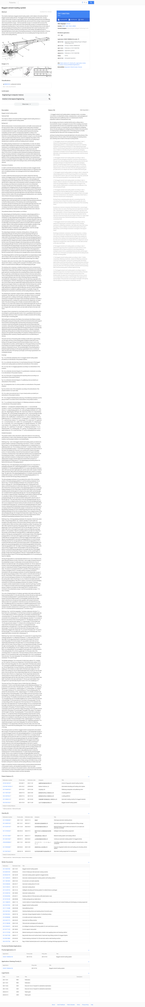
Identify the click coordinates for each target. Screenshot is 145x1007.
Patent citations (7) (64, 63)
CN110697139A (6, 935)
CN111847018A (6, 792)
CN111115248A (6, 908)
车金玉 (70, 26)
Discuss (80, 67)
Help (92, 1004)
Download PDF (63, 19)
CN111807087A (6, 881)
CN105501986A (6, 938)
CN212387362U (6, 796)
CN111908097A (6, 902)
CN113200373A (6, 893)
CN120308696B (6, 917)
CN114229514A (6, 826)
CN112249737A (6, 890)
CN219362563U (6, 914)
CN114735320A (6, 831)
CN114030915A (6, 823)
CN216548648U (6, 884)
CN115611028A (6, 835)
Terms (78, 1004)
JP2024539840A (7, 842)
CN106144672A (6, 783)
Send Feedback (61, 1004)
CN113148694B (6, 923)
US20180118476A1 (7, 786)
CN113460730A (6, 868)
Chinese (68, 23)
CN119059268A (6, 847)
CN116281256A (6, 839)
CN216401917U (6, 920)
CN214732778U (6, 941)
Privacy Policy (85, 1004)
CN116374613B (6, 899)
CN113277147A (6, 929)
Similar (82, 19)
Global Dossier (74, 67)
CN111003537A (6, 878)
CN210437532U (6, 911)
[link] (12, 84)
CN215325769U (6, 802)
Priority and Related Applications (71, 64)
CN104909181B (6, 872)
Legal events (79, 63)
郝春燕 (74, 26)
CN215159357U (6, 887)
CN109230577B (6, 875)
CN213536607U (6, 926)
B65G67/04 (7, 84)
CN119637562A (6, 851)
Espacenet (67, 67)
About (53, 1004)
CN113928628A (6, 820)
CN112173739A (6, 932)
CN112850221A (6, 799)
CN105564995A (6, 896)
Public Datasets (71, 1004)
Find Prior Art (73, 19)
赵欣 (67, 26)
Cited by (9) (72, 63)
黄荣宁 (64, 26)
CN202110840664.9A (8, 956)
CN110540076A (6, 789)
